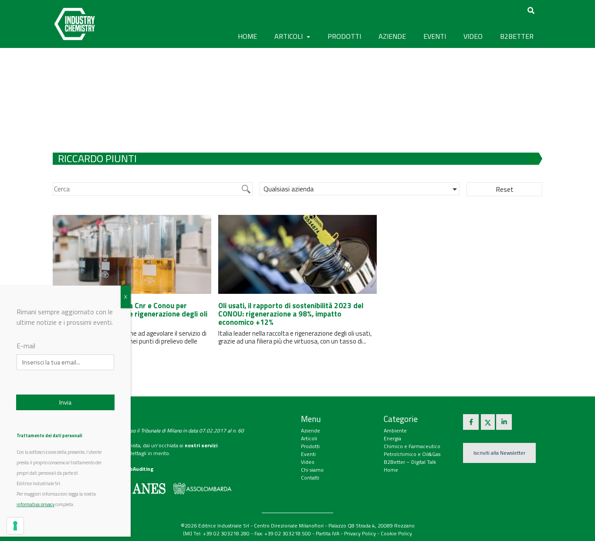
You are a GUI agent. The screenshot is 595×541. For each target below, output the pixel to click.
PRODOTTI (344, 36)
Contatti (310, 477)
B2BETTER (517, 36)
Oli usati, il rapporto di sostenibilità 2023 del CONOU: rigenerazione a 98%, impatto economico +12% (290, 313)
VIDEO (473, 36)
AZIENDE (392, 36)
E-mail (26, 345)
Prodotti (310, 446)
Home (247, 36)
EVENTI (434, 36)
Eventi (308, 454)
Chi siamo (312, 470)
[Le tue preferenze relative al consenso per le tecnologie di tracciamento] (15, 525)
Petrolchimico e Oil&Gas (412, 454)
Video (307, 462)
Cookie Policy (396, 533)
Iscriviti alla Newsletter (499, 453)
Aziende (310, 430)
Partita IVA (327, 533)
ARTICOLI (289, 36)
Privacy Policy (360, 533)
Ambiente (395, 430)
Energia (392, 438)
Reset (505, 189)
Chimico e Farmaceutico (412, 446)
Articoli (309, 438)
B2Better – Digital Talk (410, 462)
